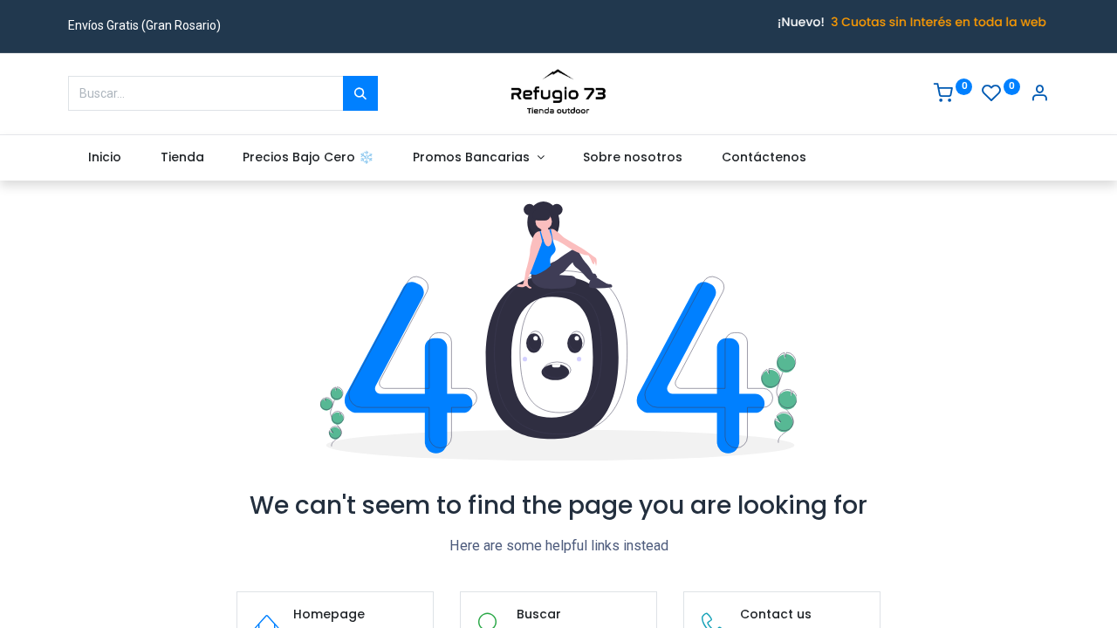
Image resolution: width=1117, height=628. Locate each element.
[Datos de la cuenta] (1039, 95)
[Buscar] (360, 93)
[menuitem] (104, 158)
